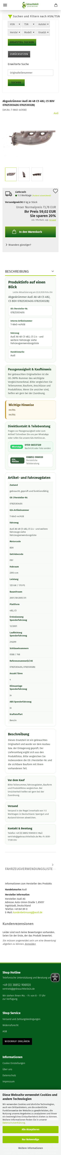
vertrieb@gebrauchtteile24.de (19, 988)
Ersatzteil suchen (22, 42)
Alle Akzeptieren (30, 1129)
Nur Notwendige (30, 1139)
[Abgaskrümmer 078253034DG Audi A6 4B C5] (30, 137)
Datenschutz (9, 1075)
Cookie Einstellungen (14, 1063)
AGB (5, 1031)
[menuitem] (30, 1019)
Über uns (7, 1069)
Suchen (16, 82)
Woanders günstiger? (19, 244)
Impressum (9, 1081)
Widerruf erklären (17, 1041)
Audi (56, 113)
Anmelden (30, 944)
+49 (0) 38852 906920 (17, 985)
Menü (5, 5)
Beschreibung (17, 271)
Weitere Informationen (30, 1148)
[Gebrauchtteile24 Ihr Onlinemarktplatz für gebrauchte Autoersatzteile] (30, 5)
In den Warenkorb (30, 232)
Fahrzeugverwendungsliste (29, 868)
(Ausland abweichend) (41, 196)
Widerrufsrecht (10, 1025)
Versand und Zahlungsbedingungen (21, 1019)
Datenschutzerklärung (14, 1122)
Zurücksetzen (19, 54)
